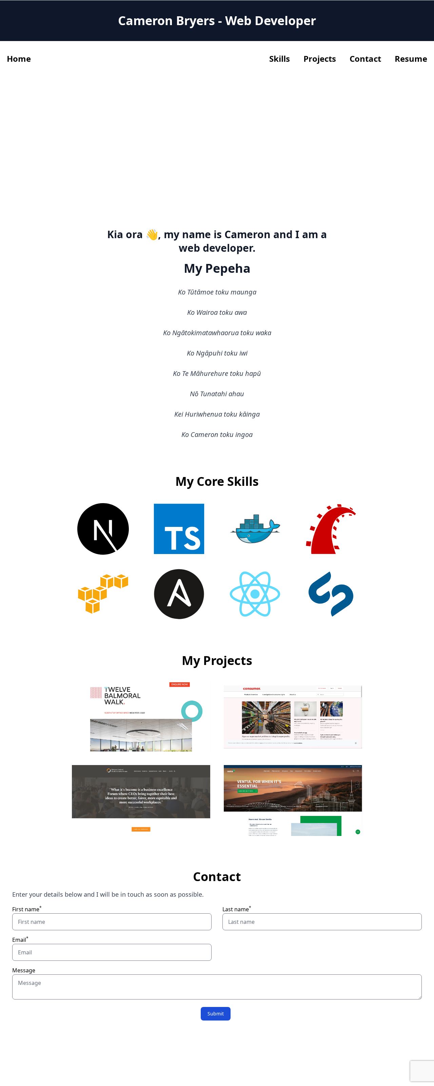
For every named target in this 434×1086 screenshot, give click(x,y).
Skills (279, 58)
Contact (365, 58)
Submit (216, 1013)
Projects (319, 58)
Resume (411, 58)
